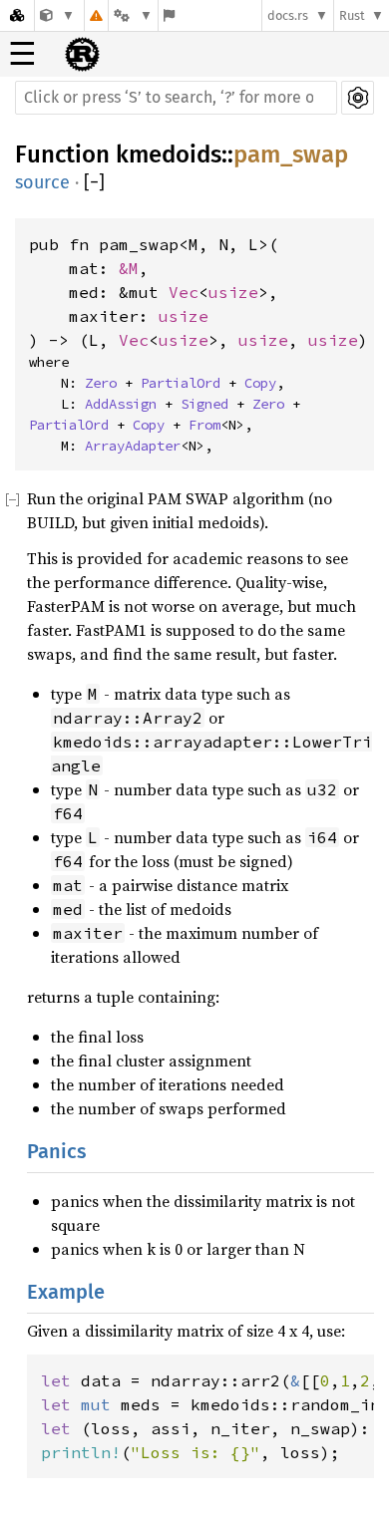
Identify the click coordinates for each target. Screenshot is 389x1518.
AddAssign (121, 404)
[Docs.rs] (17, 15)
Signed (204, 404)
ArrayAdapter (133, 446)
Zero (101, 383)
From (204, 425)
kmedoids (168, 154)
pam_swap (290, 154)
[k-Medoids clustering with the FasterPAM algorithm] (57, 15)
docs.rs (287, 15)
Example (66, 1292)
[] (94, 182)
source (42, 182)
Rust (352, 15)
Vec (183, 292)
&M (129, 268)
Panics (57, 1151)
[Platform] (133, 15)
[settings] (357, 98)
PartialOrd (180, 383)
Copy (260, 383)
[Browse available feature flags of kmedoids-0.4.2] (169, 15)
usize (233, 292)
